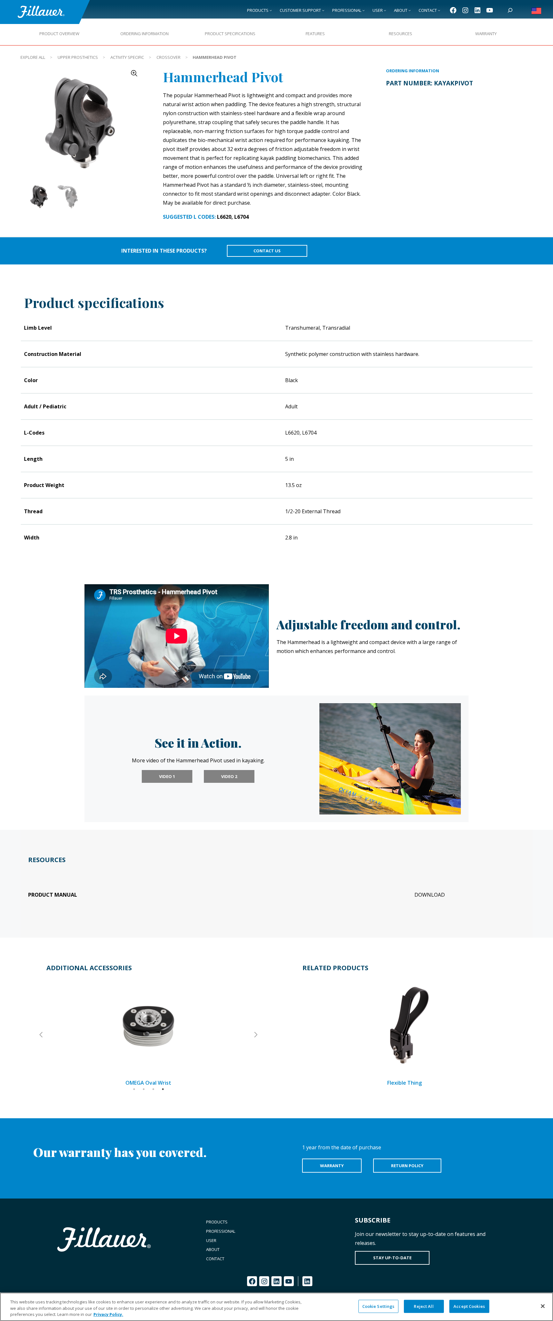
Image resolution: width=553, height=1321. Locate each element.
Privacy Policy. (108, 1314)
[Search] (510, 10)
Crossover (168, 57)
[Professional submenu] (363, 10)
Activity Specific (127, 57)
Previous (41, 1035)
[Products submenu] (270, 10)
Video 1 (167, 776)
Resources (400, 33)
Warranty (486, 33)
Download (429, 894)
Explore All (32, 57)
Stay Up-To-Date (392, 1258)
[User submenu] (385, 10)
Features (315, 33)
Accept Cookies (469, 1306)
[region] (276, 1307)
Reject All (423, 1306)
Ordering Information (144, 33)
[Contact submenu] (439, 10)
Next (255, 1035)
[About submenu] (409, 10)
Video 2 (229, 776)
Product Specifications (230, 33)
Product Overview (59, 33)
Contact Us (267, 251)
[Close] (543, 1306)
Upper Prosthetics (78, 57)
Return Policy (407, 1165)
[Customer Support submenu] (323, 10)
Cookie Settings (378, 1306)
